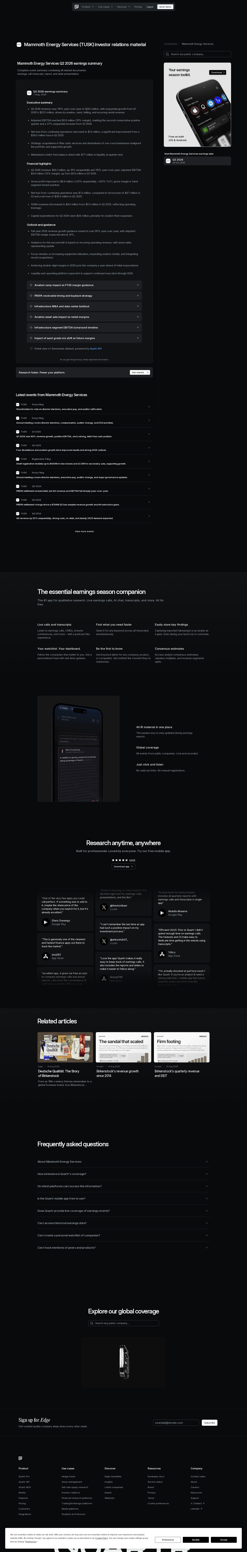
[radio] (113, 860)
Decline (195, 1540)
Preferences (168, 1540)
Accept (223, 1540)
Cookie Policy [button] (101, 1538)
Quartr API (96, 348)
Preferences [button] (30, 1542)
